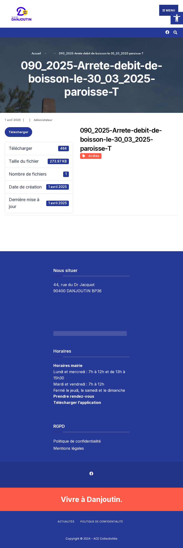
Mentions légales (68, 448)
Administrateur (43, 120)
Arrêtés (93, 156)
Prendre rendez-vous (73, 396)
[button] (177, 18)
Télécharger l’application (77, 402)
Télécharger (18, 132)
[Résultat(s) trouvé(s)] (175, 32)
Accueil (36, 53)
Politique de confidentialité (77, 441)
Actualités (66, 521)
